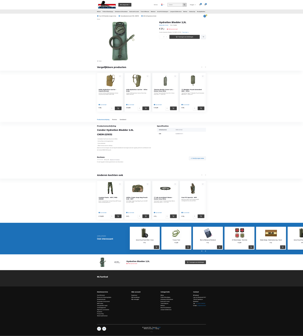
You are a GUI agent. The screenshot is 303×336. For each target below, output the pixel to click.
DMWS (159, 327)
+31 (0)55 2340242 (200, 303)
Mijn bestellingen (135, 297)
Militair (99, 11)
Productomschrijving (103, 119)
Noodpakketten (201, 11)
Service (156, 4)
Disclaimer (99, 311)
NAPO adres (100, 303)
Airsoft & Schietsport (162, 11)
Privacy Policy (100, 313)
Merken (185, 11)
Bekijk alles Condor (163, 25)
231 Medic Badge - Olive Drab (239, 240)
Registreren (134, 295)
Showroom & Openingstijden (104, 297)
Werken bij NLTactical (102, 315)
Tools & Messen (145, 11)
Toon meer (185, 32)
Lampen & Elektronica (175, 11)
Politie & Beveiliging (108, 11)
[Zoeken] (185, 5)
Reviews (114, 119)
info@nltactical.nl (201, 305)
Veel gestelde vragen (102, 305)
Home (98, 19)
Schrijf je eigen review (198, 158)
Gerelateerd (123, 119)
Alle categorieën (124, 4)
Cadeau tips (192, 11)
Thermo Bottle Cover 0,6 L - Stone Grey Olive (164, 90)
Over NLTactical (101, 295)
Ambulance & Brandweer (121, 11)
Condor (175, 25)
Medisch (153, 11)
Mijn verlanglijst (135, 299)
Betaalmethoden (101, 299)
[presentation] (201, 67)
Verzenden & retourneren (103, 301)
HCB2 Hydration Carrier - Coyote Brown (107, 90)
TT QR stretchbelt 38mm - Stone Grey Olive (163, 198)
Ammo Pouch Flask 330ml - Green (145, 240)
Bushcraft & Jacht (134, 11)
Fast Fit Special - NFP (189, 197)
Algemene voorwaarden (103, 309)
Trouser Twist (176, 240)
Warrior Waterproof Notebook (208, 240)
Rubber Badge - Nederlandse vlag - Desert (271, 240)
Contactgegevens (101, 307)
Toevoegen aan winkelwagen (185, 36)
